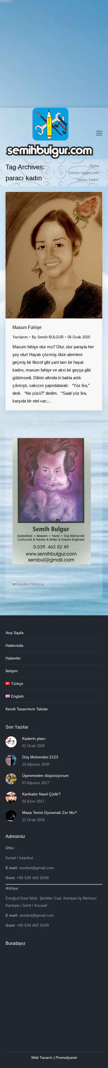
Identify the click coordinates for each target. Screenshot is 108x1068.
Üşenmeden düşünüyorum (45, 775)
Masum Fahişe (27, 327)
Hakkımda (14, 645)
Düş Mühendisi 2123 (40, 757)
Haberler (13, 658)
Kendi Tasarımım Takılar (27, 709)
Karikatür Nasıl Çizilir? (41, 794)
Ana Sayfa (15, 633)
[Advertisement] (54, 54)
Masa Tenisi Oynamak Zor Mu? (49, 812)
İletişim (12, 671)
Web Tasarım (42, 1058)
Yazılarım (20, 337)
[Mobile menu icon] (99, 133)
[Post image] (11, 741)
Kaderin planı (33, 738)
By (47, 337)
